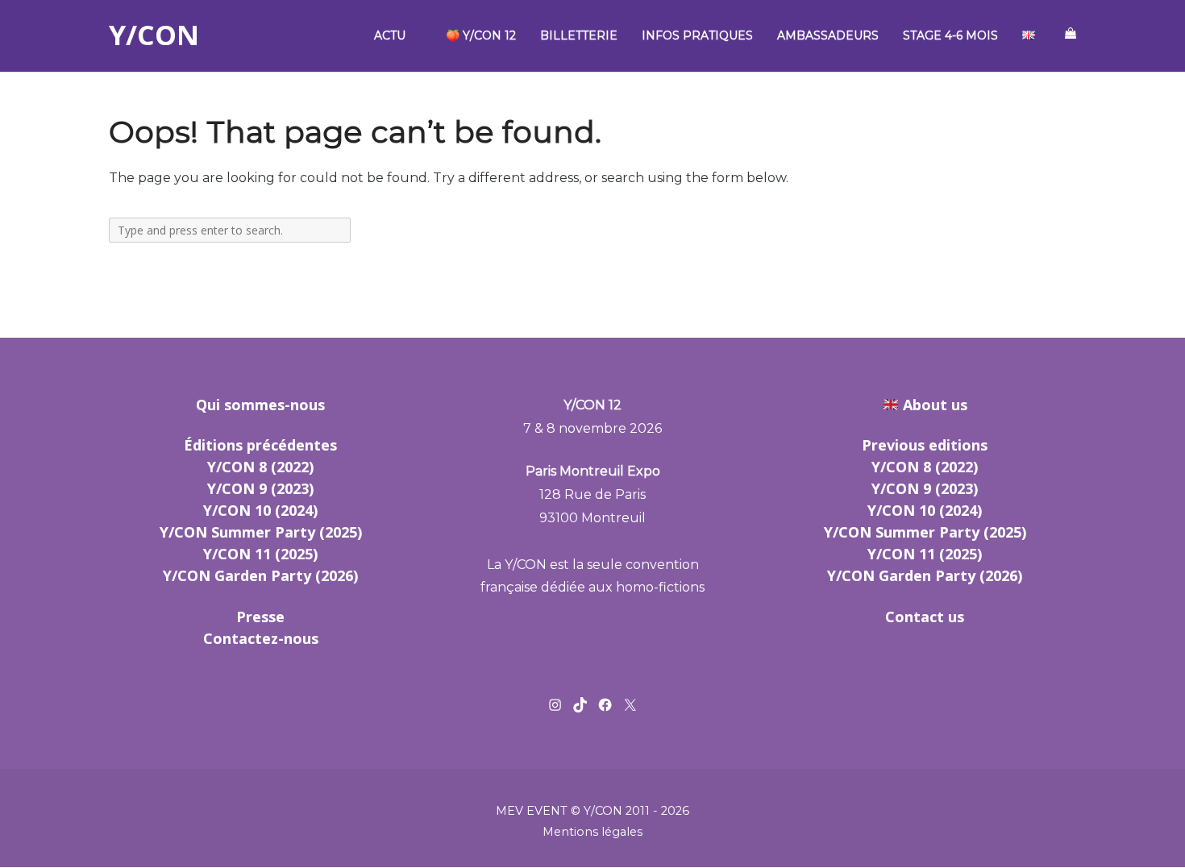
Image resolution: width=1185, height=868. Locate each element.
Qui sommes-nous (260, 404)
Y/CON (154, 35)
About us (935, 404)
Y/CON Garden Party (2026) (260, 575)
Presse (260, 616)
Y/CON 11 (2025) (260, 553)
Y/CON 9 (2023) (260, 488)
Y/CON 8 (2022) (260, 466)
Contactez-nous (260, 638)
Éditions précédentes (260, 445)
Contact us (924, 616)
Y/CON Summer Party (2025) (261, 532)
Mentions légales (592, 831)
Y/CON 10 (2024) (260, 510)
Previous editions (925, 445)
